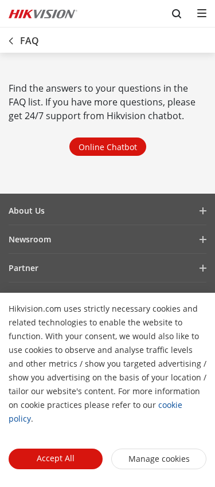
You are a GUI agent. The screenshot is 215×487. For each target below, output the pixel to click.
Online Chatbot (108, 147)
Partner (23, 267)
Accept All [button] (56, 458)
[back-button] (11, 37)
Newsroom (30, 239)
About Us (27, 210)
